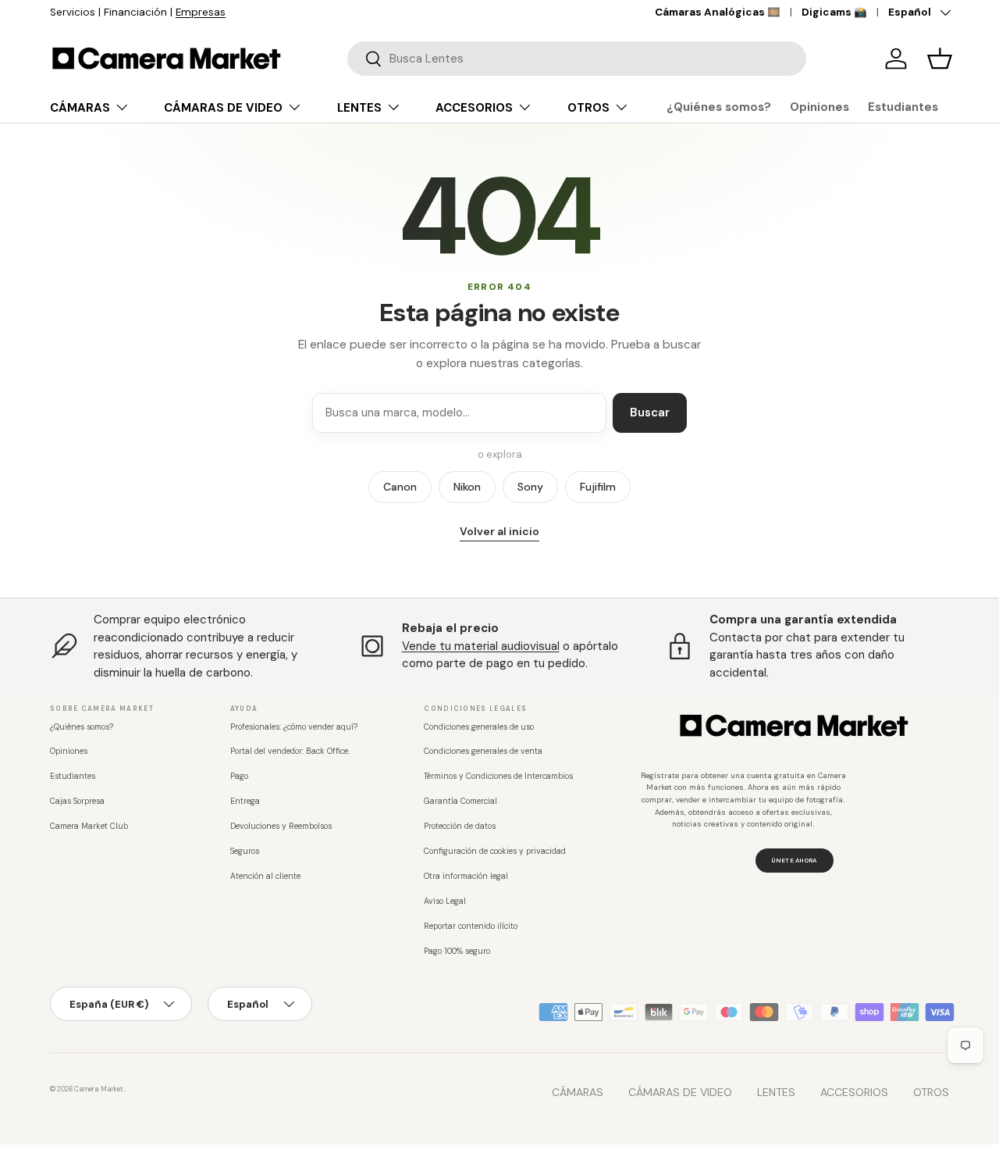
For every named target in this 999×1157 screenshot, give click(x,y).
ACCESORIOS (474, 108)
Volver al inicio (499, 531)
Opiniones (819, 107)
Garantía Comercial (460, 801)
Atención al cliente (265, 876)
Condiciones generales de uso (479, 727)
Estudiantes (903, 107)
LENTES (359, 108)
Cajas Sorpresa (77, 801)
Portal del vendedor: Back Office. (290, 751)
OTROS (588, 108)
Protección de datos (460, 826)
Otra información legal (466, 876)
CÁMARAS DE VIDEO (223, 108)
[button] (940, 58)
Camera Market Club (89, 826)
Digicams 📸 (834, 12)
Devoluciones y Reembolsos (281, 826)
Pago (239, 776)
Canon (400, 487)
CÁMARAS (80, 108)
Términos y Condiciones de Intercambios (498, 776)
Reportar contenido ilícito (470, 926)
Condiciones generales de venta (483, 751)
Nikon (467, 487)
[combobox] (576, 58)
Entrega (245, 801)
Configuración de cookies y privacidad (495, 851)
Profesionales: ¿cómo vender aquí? (293, 727)
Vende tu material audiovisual (481, 646)
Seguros (244, 851)
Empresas (201, 12)
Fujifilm (598, 487)
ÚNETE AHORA (794, 860)
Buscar (650, 412)
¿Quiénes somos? (719, 107)
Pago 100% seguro (457, 951)
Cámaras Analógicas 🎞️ (717, 12)
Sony (530, 487)
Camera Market (98, 1089)
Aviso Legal (445, 901)
